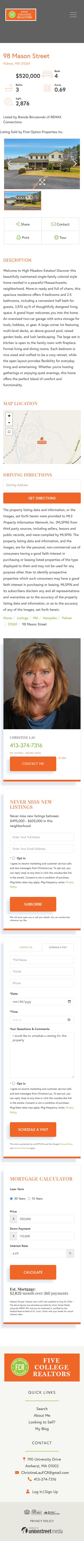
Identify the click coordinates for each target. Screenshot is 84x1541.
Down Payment (20, 1229)
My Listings (16, 753)
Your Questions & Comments (30, 1029)
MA (35, 618)
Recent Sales (33, 753)
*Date (14, 994)
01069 (12, 624)
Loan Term (17, 1189)
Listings (22, 618)
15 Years (37, 1198)
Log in (37, 1491)
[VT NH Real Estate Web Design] (42, 1530)
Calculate (33, 1272)
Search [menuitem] (42, 1408)
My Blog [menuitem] (42, 1428)
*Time (14, 1012)
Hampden (50, 618)
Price (13, 1211)
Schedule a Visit (58, 947)
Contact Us (25, 947)
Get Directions (42, 498)
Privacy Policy (66, 1144)
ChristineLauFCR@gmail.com (45, 1472)
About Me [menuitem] (42, 1415)
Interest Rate (19, 1246)
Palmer (67, 618)
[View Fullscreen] (9, 432)
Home (7, 618)
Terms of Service (21, 1148)
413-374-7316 (26, 745)
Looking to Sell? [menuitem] (42, 1421)
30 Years (19, 1198)
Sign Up (51, 1491)
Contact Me (33, 763)
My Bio (62, 758)
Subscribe (33, 904)
